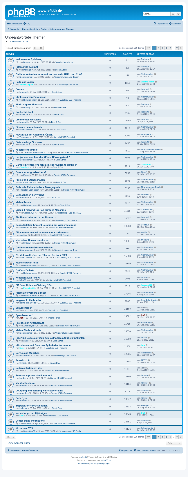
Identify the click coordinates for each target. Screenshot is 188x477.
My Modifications (25, 383)
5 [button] (170, 48)
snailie (22, 235)
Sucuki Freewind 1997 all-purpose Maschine (41, 210)
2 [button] (158, 48)
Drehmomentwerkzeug (28, 119)
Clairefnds (24, 167)
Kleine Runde (23, 202)
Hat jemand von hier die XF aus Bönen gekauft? (43, 157)
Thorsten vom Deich (33, 152)
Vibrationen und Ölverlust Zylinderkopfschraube (43, 345)
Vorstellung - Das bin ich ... (69, 84)
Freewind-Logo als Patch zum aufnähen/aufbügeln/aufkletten (50, 338)
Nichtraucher (25, 77)
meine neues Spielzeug (29, 59)
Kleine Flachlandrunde (28, 330)
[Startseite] (22, 12)
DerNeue (23, 227)
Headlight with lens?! (28, 277)
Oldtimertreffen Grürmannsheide (34, 247)
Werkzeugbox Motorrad (29, 104)
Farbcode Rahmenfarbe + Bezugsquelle (38, 187)
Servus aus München (27, 353)
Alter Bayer (28, 326)
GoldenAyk (28, 213)
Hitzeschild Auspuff (27, 67)
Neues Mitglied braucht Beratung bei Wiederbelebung (46, 225)
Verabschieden (24, 307)
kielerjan (23, 408)
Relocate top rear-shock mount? (34, 375)
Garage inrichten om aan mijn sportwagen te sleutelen (46, 164)
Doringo (27, 62)
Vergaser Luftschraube (28, 300)
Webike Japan (26, 84)
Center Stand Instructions (30, 420)
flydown (27, 243)
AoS (21, 318)
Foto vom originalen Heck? (31, 172)
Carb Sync (21, 398)
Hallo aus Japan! (25, 82)
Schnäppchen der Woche (30, 195)
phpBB (84, 457)
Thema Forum (54, 318)
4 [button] (166, 48)
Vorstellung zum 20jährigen (31, 413)
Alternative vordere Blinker (31, 292)
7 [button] (177, 48)
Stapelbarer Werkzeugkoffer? (32, 405)
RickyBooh (24, 355)
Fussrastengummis (26, 149)
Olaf (21, 416)
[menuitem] (26, 23)
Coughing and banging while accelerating (39, 390)
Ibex (21, 348)
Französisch (23, 360)
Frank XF (23, 114)
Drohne (20, 89)
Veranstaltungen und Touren (66, 77)
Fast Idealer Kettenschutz (30, 322)
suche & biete (61, 70)
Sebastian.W (29, 431)
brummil (23, 92)
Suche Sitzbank (24, 112)
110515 (22, 363)
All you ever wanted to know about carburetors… (43, 232)
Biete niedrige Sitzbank (29, 142)
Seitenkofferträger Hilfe (29, 368)
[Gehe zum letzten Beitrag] (150, 59)
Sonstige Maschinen (64, 62)
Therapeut (24, 137)
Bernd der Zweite (27, 303)
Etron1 (26, 175)
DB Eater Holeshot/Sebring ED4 (33, 285)
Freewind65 (29, 288)
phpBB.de (106, 460)
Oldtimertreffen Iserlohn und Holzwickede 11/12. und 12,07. (49, 74)
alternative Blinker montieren (32, 240)
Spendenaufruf (24, 315)
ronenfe (23, 385)
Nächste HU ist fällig (27, 262)
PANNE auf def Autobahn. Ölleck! (34, 134)
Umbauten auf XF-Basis (69, 295)
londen (22, 378)
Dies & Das (57, 92)
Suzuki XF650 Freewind (70, 100)
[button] (148, 48)
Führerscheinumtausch (29, 127)
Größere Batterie (25, 270)
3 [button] (162, 48)
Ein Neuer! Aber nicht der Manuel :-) (36, 217)
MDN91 (22, 280)
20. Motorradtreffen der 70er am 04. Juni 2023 (41, 255)
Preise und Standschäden (30, 179)
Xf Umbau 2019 (24, 428)
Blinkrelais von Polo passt (31, 97)
